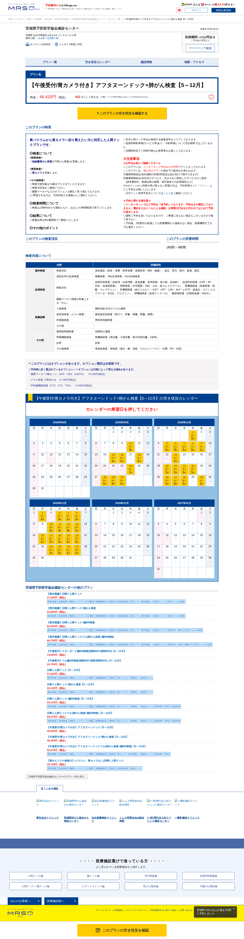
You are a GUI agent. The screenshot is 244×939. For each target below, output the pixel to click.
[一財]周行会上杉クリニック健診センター (159, 819)
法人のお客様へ (20, 900)
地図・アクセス (194, 62)
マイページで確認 (200, 48)
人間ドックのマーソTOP (20, 19)
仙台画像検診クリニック (104, 819)
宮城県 (38, 19)
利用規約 (118, 910)
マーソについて (103, 910)
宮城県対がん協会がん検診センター (76, 819)
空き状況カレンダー (98, 62)
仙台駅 (41, 38)
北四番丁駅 (53, 38)
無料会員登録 (223, 10)
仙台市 (49, 19)
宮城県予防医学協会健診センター (89, 19)
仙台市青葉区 (63, 19)
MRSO (20, 913)
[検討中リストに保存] (211, 97)
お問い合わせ (186, 910)
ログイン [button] (196, 10)
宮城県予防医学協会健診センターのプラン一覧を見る (56, 776)
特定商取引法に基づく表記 (163, 910)
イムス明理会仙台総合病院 (131, 819)
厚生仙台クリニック (47, 817)
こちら (167, 193)
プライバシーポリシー (136, 910)
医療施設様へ (55, 900)
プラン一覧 (115, 19)
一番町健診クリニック (187, 817)
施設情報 (146, 62)
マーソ (203, 185)
